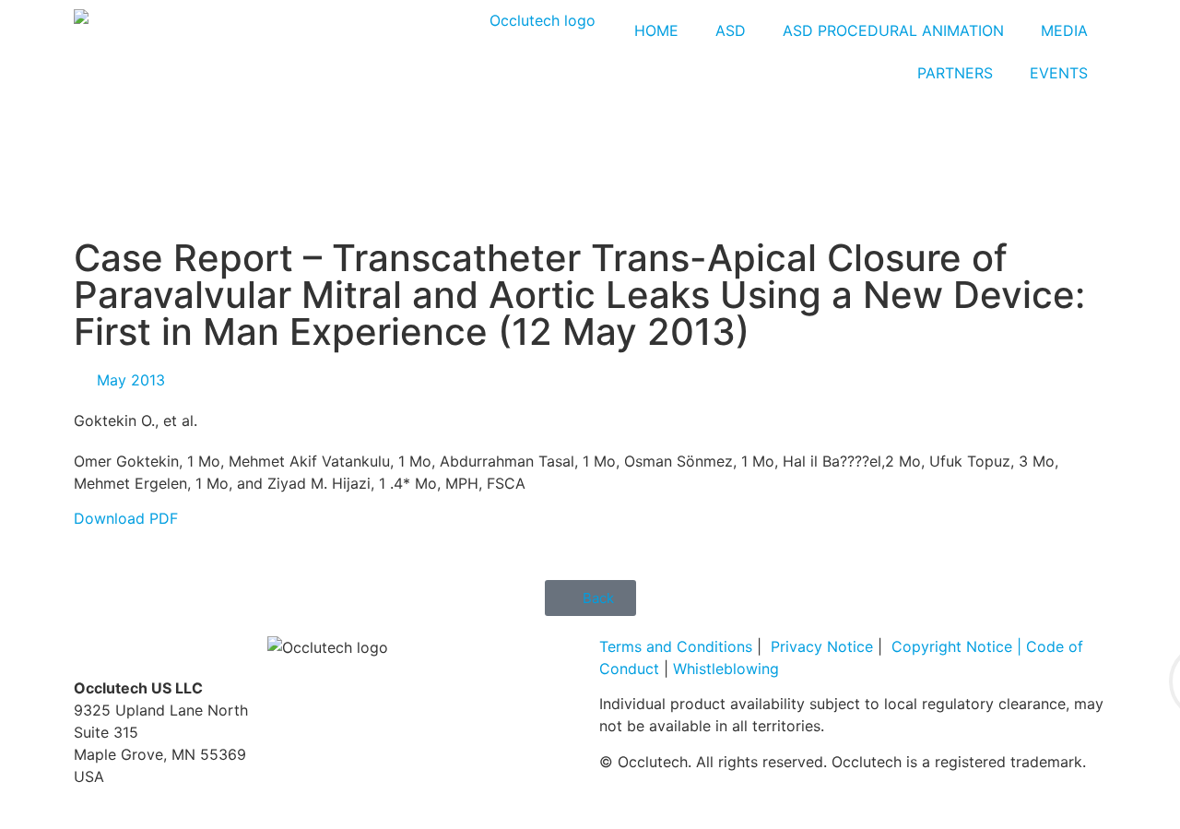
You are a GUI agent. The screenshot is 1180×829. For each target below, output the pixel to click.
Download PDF (126, 518)
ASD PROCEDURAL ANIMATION (893, 30)
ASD (730, 30)
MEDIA (1064, 30)
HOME (656, 30)
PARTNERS (955, 73)
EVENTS (1059, 73)
